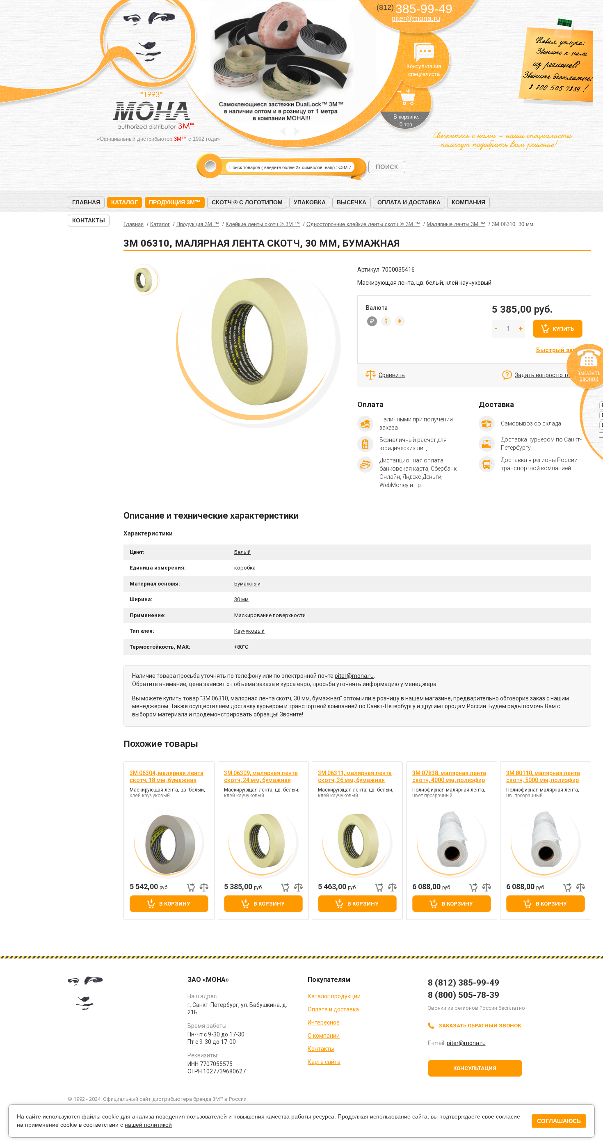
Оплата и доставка (409, 202)
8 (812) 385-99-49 (463, 983)
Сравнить (392, 375)
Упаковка (310, 202)
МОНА (149, 39)
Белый (242, 552)
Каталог (124, 202)
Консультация (474, 1068)
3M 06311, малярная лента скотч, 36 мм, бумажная (355, 776)
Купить (563, 329)
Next (296, 131)
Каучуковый (249, 631)
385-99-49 (414, 9)
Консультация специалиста (424, 52)
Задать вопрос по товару (549, 375)
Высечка (351, 202)
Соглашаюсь (559, 1121)
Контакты (88, 220)
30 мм (241, 599)
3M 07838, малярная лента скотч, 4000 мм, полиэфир (449, 776)
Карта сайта (324, 1062)
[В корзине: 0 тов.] (406, 101)
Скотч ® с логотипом (247, 202)
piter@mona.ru (415, 18)
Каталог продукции (334, 996)
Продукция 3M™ (175, 202)
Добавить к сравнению (203, 887)
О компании (324, 1035)
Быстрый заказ (559, 350)
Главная (86, 202)
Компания (468, 202)
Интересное (324, 1022)
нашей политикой (148, 1124)
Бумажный (247, 584)
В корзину (174, 904)
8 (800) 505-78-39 (463, 995)
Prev (282, 131)
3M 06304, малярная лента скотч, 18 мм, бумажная (166, 776)
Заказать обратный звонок (480, 1025)
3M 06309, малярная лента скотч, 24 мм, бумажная (261, 776)
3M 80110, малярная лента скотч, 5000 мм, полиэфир (543, 776)
